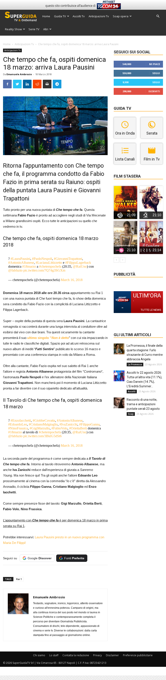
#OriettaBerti (78, 428)
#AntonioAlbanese (21, 262)
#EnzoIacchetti (21, 420)
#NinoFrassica (18, 428)
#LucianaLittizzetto (49, 262)
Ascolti (132, 391)
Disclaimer (112, 655)
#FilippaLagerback (78, 262)
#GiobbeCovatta (44, 420)
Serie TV (34, 29)
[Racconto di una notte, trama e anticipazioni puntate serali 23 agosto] (119, 402)
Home (46, 16)
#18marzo (29, 266)
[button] (158, 16)
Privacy (97, 655)
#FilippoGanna (89, 424)
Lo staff (53, 655)
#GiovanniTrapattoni (68, 259)
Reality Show (13, 29)
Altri (45, 29)
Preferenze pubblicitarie (138, 655)
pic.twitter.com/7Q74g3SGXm (44, 270)
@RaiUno (80, 266)
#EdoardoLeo (17, 424)
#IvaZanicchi (68, 424)
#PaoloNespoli (42, 259)
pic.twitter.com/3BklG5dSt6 (42, 436)
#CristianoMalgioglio (43, 424)
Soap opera (120, 16)
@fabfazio (15, 270)
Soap (131, 413)
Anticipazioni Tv (99, 16)
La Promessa (135, 364)
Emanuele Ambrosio (19, 74)
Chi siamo (39, 655)
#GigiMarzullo (40, 428)
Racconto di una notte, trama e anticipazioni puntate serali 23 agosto (143, 404)
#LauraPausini (20, 259)
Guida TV (60, 16)
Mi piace (154, 64)
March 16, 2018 (72, 280)
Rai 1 (19, 579)
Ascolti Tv (79, 16)
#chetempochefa (50, 266)
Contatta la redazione (75, 655)
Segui (156, 73)
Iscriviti (154, 91)
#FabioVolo (59, 428)
